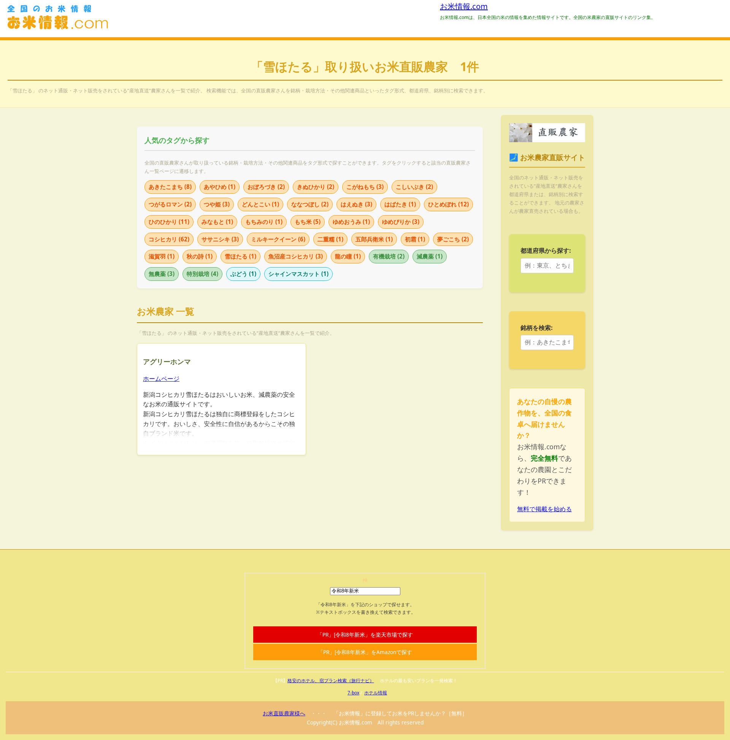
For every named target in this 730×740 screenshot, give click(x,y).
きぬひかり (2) (315, 186)
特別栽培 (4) (202, 273)
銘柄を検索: (537, 327)
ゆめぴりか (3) (400, 221)
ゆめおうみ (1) (351, 221)
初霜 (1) (415, 239)
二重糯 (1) (330, 239)
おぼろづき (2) (266, 186)
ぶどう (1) (243, 273)
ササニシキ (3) (220, 239)
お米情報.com (464, 6)
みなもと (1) (217, 221)
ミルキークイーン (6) (278, 239)
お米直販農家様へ (284, 713)
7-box (353, 692)
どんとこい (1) (260, 204)
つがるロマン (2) (170, 204)
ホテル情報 (375, 692)
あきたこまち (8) (170, 186)
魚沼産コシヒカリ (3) (295, 256)
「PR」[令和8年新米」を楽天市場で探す (365, 634)
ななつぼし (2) (309, 204)
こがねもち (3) (365, 186)
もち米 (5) (308, 221)
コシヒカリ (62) (169, 239)
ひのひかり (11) (169, 221)
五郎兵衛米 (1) (374, 239)
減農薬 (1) (430, 256)
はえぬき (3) (356, 204)
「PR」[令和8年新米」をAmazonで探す (365, 652)
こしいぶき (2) (414, 186)
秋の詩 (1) (200, 256)
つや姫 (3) (217, 204)
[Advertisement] (398, 396)
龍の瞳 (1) (348, 256)
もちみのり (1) (263, 221)
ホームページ (161, 378)
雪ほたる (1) (240, 256)
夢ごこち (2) (453, 239)
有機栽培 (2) (389, 256)
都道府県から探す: (546, 250)
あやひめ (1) (219, 186)
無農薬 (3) (162, 273)
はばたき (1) (400, 204)
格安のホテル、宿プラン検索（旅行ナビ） (330, 680)
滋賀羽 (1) (162, 256)
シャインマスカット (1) (298, 273)
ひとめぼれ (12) (448, 204)
